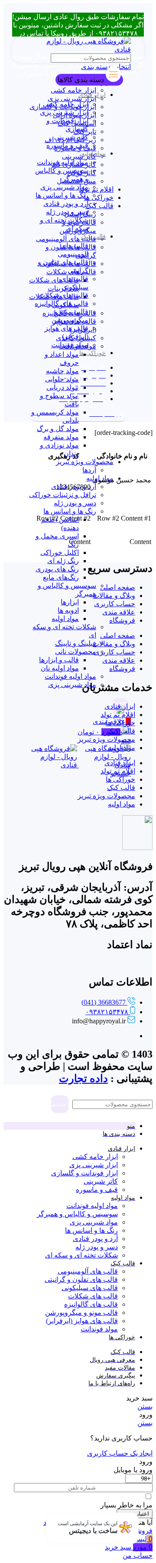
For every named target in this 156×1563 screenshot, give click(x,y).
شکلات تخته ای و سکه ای (81, 1255)
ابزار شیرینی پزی (72, 98)
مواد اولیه (65, 618)
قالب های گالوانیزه (61, 303)
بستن (145, 1406)
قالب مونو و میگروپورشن (81, 1312)
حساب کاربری (114, 603)
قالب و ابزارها (59, 660)
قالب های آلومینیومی (66, 238)
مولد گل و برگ (58, 428)
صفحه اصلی (117, 587)
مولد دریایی (62, 387)
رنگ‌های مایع (61, 577)
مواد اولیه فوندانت (70, 676)
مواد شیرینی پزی (72, 684)
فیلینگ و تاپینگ (75, 643)
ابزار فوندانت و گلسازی (84, 1173)
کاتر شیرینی (79, 156)
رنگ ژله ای (63, 560)
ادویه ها (68, 610)
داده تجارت (83, 1078)
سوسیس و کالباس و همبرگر (77, 1214)
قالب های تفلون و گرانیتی (81, 1279)
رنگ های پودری (57, 569)
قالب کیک (99, 205)
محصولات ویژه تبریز (85, 461)
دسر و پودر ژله (75, 503)
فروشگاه (122, 620)
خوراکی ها (99, 197)
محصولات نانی (75, 651)
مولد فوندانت (69, 344)
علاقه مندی (118, 612)
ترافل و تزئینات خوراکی (62, 494)
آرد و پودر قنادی (65, 203)
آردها (89, 470)
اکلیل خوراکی (59, 552)
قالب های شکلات (63, 295)
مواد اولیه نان (60, 668)
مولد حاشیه (62, 371)
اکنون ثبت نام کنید (69, 1522)
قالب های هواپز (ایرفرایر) (82, 1320)
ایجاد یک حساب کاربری (120, 1453)
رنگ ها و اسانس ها (69, 511)
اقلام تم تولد (96, 189)
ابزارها (70, 602)
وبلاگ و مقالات (114, 595)
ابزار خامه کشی (73, 90)
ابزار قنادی (119, 706)
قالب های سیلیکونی (90, 1287)
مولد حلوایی (62, 379)
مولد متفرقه (61, 437)
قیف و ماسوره (67, 145)
